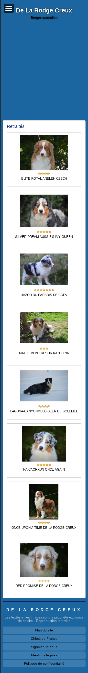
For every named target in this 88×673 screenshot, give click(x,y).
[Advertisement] (44, 70)
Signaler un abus (44, 647)
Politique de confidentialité (44, 663)
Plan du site (44, 630)
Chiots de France (44, 638)
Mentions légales (44, 655)
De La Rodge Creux (44, 11)
